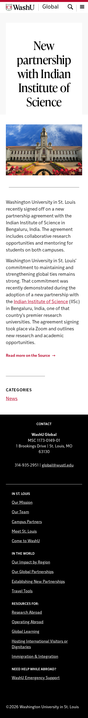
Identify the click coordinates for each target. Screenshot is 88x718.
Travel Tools (22, 591)
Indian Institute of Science (41, 302)
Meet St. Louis (24, 532)
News (12, 399)
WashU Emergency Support (36, 678)
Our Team (20, 512)
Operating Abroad (28, 622)
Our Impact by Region (31, 562)
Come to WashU (26, 541)
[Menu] (82, 7)
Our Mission (22, 503)
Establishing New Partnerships (38, 582)
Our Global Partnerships (33, 572)
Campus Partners (27, 522)
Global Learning (25, 632)
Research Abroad (27, 613)
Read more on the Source (28, 356)
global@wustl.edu (58, 465)
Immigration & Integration (35, 657)
